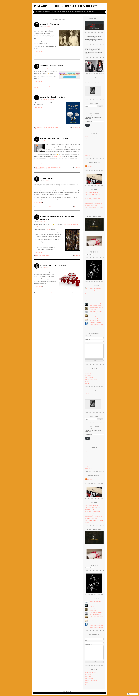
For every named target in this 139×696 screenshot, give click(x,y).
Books (45, 99)
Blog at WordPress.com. (40, 692)
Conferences (87, 140)
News (43, 221)
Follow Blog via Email (94, 113)
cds (36, 255)
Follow (87, 125)
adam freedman (38, 127)
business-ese (38, 86)
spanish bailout (47, 255)
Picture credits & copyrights (91, 379)
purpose (50, 168)
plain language (50, 292)
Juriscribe (70, 146)
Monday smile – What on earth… (50, 24)
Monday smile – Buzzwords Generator (51, 65)
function (49, 167)
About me (87, 383)
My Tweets (87, 80)
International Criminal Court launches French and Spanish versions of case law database (96, 324)
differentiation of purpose (41, 167)
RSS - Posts (89, 166)
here (35, 159)
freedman (45, 127)
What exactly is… (88, 155)
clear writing (38, 206)
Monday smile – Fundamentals (91, 192)
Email (88, 339)
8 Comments (77, 255)
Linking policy (88, 373)
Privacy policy (88, 375)
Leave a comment (76, 55)
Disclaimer (87, 381)
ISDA (38, 255)
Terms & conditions (89, 377)
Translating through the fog (48, 226)
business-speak (45, 86)
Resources (46, 180)
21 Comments (77, 292)
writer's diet (48, 206)
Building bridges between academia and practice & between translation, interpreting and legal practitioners (65, 11)
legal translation (54, 167)
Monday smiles (47, 26)
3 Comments (77, 167)
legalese (37, 55)
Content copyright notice (90, 371)
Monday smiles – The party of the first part (53, 97)
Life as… (86, 144)
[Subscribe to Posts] (86, 166)
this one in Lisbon (57, 156)
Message (88, 343)
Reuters (48, 229)
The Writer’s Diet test (46, 178)
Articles (40, 221)
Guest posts (47, 140)
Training (86, 153)
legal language (51, 127)
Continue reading (38, 51)
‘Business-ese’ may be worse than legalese (53, 265)
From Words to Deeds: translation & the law (65, 5)
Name (88, 335)
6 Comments (77, 206)
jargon (50, 86)
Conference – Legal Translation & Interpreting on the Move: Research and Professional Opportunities (93, 203)
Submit (94, 360)
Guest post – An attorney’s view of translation (54, 138)
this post (48, 199)
